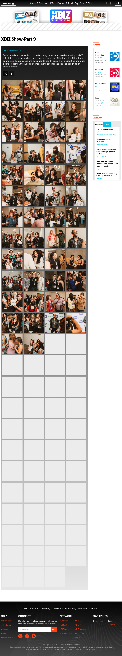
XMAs (77, 637)
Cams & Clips (86, 3)
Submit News (6, 620)
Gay (76, 3)
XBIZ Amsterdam (99, 54)
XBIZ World (64, 629)
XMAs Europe (100, 83)
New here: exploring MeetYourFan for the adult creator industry (107, 163)
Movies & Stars (36, 3)
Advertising (6, 625)
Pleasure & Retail (65, 3)
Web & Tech (50, 3)
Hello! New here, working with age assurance (107, 174)
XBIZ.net (97, 117)
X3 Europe (99, 69)
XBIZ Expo (79, 633)
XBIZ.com (64, 620)
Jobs (107, 124)
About (3, 633)
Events (96, 44)
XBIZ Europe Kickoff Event (105, 130)
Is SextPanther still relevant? (104, 140)
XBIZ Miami (79, 625)
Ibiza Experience (99, 99)
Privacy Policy (7, 637)
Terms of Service (85, 649)
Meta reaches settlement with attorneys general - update (106, 151)
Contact (4, 629)
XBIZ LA (78, 620)
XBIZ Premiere (66, 633)
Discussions (99, 124)
